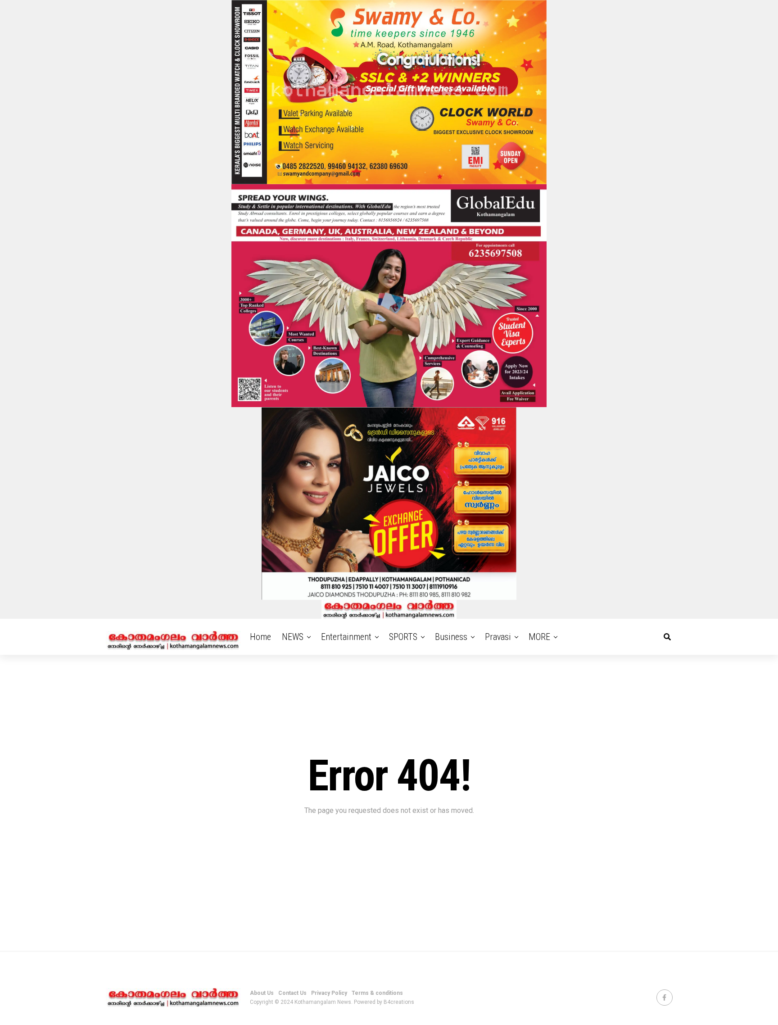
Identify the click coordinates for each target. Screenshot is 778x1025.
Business (451, 636)
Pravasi (498, 636)
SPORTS (403, 636)
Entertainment (346, 636)
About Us (262, 993)
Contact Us (292, 993)
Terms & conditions (377, 993)
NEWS (292, 636)
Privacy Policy (329, 993)
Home (260, 636)
